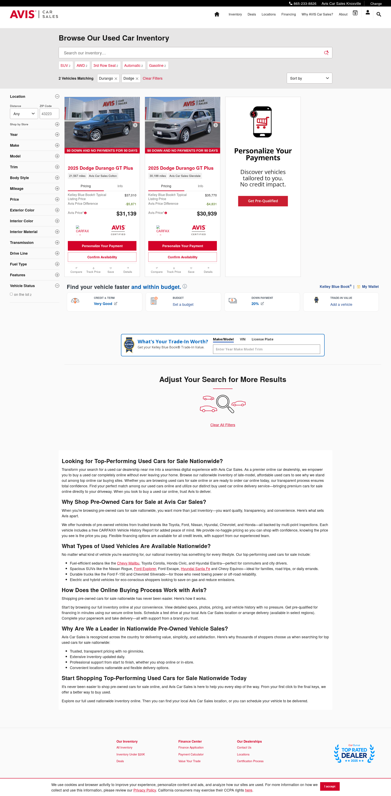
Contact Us (244, 747)
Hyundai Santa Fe (195, 568)
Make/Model (223, 339)
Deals (252, 14)
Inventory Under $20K (130, 754)
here (248, 790)
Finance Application (191, 747)
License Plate (262, 339)
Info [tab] (120, 186)
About (343, 14)
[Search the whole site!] (379, 14)
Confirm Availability (102, 257)
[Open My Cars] (369, 13)
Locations (269, 14)
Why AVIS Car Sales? (317, 14)
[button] (334, 3)
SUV (65, 65)
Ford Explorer (145, 568)
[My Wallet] (355, 12)
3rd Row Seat (105, 65)
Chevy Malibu (128, 563)
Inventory (235, 14)
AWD (82, 65)
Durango (106, 78)
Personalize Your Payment (102, 245)
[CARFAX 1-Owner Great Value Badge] (83, 230)
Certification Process (250, 761)
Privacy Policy (144, 790)
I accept (329, 786)
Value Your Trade (189, 761)
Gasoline (157, 65)
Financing (288, 14)
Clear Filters (153, 78)
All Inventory (124, 747)
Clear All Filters (222, 424)
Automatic (133, 65)
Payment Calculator (191, 754)
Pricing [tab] (86, 186)
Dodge (128, 78)
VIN (243, 339)
